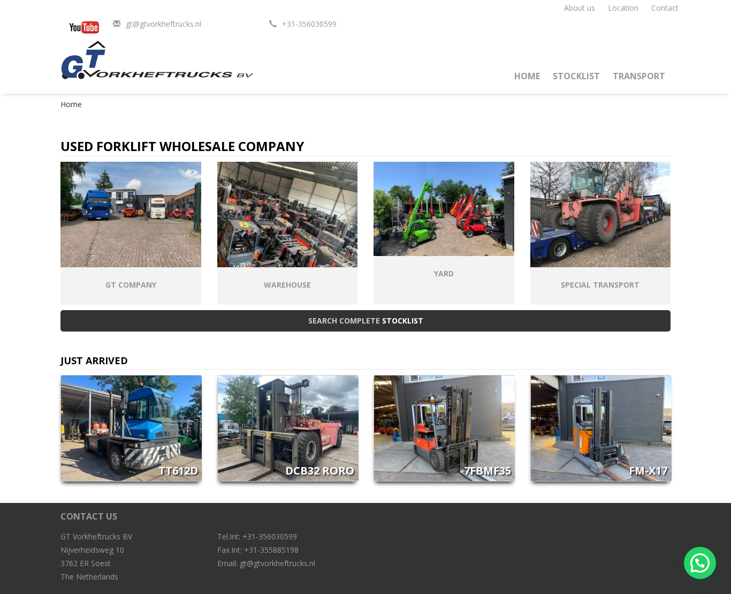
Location (623, 8)
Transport (639, 76)
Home (527, 76)
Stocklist (576, 76)
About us (579, 8)
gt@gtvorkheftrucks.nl (163, 24)
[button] (700, 563)
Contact (665, 8)
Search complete (365, 320)
